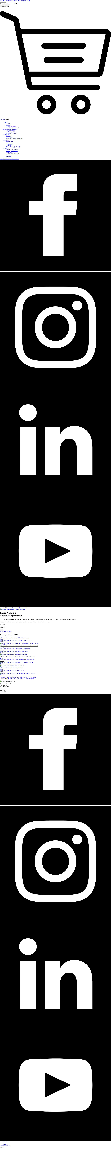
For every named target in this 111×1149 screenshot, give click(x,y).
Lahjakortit (2, 677)
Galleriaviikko (9, 137)
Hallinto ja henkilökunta (12, 151)
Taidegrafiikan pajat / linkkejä (13, 147)
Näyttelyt (5, 122)
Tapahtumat (6, 134)
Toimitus (9, 677)
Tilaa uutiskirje (3, 1141)
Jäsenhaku (8, 145)
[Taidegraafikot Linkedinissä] (55, 494)
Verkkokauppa (22, 607)
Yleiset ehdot (33, 677)
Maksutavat (15, 677)
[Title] (12, 609)
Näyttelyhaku (9, 144)
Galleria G (8, 123)
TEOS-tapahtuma (29, 678)
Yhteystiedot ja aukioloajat (12, 127)
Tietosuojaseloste (4, 159)
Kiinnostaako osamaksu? (6, 631)
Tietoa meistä (6, 148)
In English (8, 156)
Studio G (8, 125)
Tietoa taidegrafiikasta (11, 133)
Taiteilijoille (6, 140)
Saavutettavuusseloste (13, 159)
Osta (2, 629)
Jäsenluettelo (9, 152)
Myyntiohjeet (9, 142)
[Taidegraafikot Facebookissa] (55, 271)
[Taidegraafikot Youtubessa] (55, 606)
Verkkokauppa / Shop (11, 131)
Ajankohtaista (9, 141)
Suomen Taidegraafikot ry (12, 149)
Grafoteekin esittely (10, 130)
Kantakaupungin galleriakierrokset (14, 138)
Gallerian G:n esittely (11, 126)
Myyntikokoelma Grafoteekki (10, 129)
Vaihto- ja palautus (23, 677)
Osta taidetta (3, 2)
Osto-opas (9, 678)
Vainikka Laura (14, 607)
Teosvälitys (8, 136)
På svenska (8, 155)
